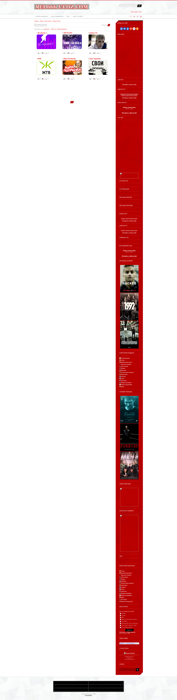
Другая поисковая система (129, 619)
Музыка (123, 368)
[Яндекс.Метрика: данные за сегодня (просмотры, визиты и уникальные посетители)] (129, 653)
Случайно (124, 621)
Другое (123, 360)
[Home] (61, 7)
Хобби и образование (126, 384)
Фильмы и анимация (126, 382)
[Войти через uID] (121, 28)
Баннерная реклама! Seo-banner (129, 94)
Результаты (122, 632)
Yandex (124, 615)
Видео (42, 21)
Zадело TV (93, 33)
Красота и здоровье (126, 364)
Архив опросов (131, 632)
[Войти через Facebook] (127, 28)
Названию (46, 29)
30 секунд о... (43, 33)
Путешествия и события (127, 372)
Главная (36, 21)
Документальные (125, 358)
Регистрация (134, 12)
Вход (140, 12)
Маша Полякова (70, 59)
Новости (122, 643)
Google (123, 613)
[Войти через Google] (134, 28)
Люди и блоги (56, 21)
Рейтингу (53, 29)
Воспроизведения (62, 29)
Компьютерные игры (126, 362)
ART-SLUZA (68, 33)
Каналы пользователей (127, 601)
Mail (123, 617)
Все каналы (48, 21)
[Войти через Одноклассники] (137, 28)
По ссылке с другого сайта (129, 625)
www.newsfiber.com (130, 643)
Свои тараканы (95, 59)
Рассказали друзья (127, 627)
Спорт (122, 378)
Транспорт (124, 380)
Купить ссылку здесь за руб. (129, 95)
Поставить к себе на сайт (129, 84)
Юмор (122, 386)
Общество (123, 370)
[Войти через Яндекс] (130, 28)
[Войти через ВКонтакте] (124, 28)
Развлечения (124, 374)
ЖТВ (39, 59)
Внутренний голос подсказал (130, 623)
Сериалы (123, 376)
